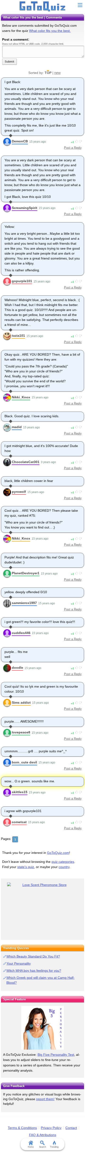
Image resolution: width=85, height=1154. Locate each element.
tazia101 (18, 335)
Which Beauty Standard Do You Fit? (33, 956)
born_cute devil (24, 762)
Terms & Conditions (22, 1128)
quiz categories (62, 862)
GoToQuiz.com (58, 853)
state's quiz (25, 867)
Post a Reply (73, 147)
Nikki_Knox (21, 397)
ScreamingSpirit (24, 208)
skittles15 (19, 792)
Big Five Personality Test (56, 1054)
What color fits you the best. (50, 31)
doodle (17, 667)
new (57, 73)
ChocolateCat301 (25, 462)
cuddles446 (21, 633)
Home (31, 1147)
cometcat (19, 822)
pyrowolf (19, 492)
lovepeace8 (21, 732)
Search (42, 1147)
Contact (71, 1128)
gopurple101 (22, 281)
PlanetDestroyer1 (25, 573)
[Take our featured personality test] (42, 1028)
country (64, 867)
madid (17, 427)
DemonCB (20, 141)
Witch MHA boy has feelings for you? (33, 970)
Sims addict (21, 702)
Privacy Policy (51, 1128)
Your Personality (18, 963)
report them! (45, 1099)
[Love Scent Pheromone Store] (42, 884)
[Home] (43, 6)
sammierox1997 (24, 603)
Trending (54, 1147)
